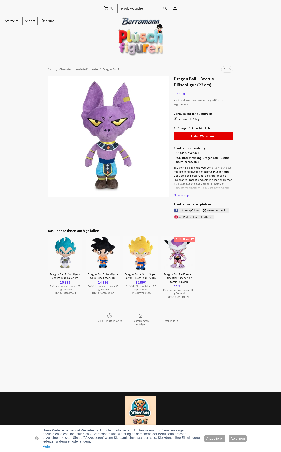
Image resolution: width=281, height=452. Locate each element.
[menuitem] (224, 69)
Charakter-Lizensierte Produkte (78, 69)
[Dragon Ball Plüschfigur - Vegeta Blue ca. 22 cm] (65, 253)
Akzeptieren (215, 438)
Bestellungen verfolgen (140, 322)
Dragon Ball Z (111, 69)
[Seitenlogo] (140, 39)
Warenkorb (171, 321)
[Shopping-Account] (175, 8)
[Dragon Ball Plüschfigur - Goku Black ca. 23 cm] (103, 253)
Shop (51, 69)
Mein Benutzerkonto (109, 321)
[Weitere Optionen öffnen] (62, 21)
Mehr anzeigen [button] (183, 195)
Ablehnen (238, 438)
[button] (165, 8)
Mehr (46, 446)
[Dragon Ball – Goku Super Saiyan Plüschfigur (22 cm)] (140, 253)
